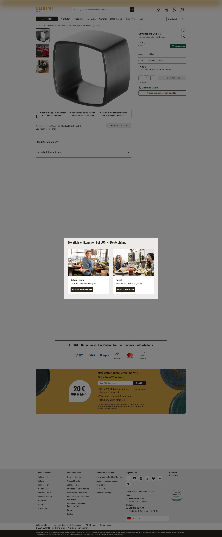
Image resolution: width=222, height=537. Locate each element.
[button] (88, 271)
